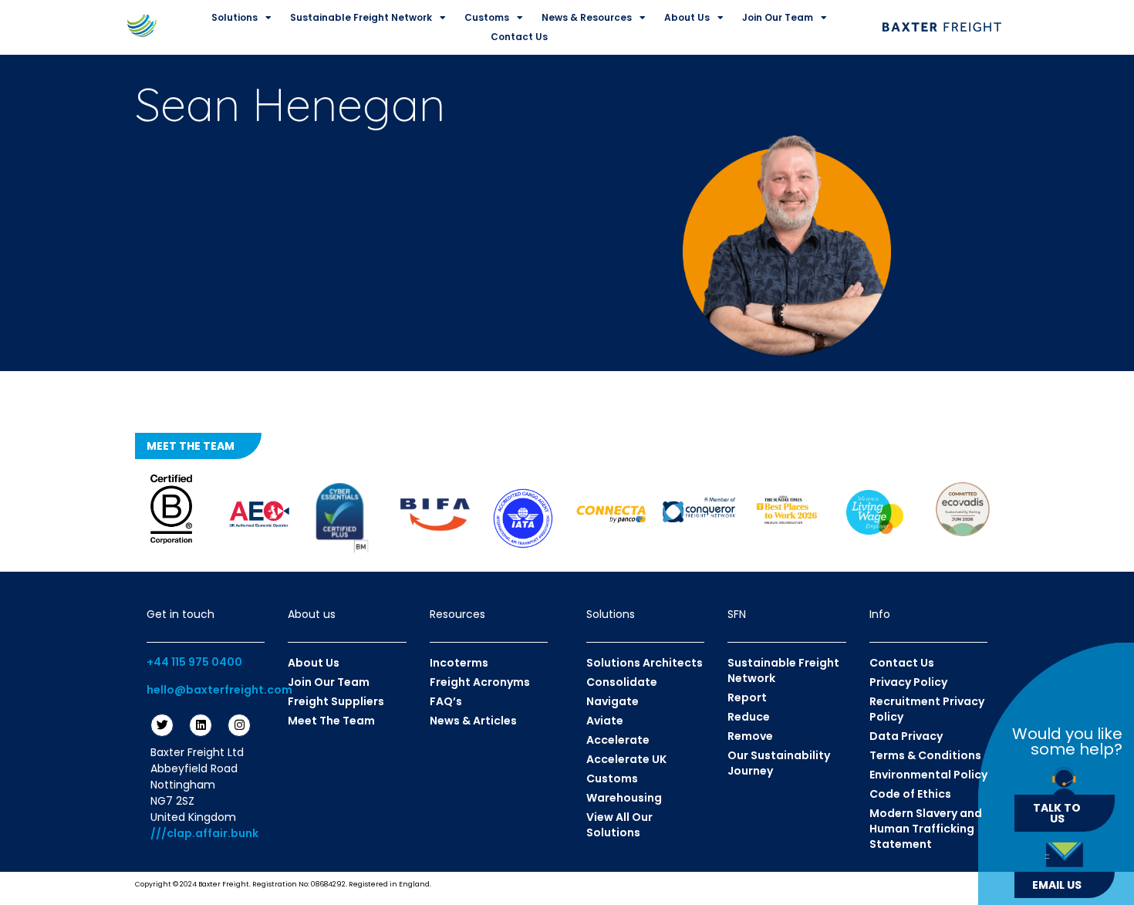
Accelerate (618, 740)
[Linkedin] (200, 725)
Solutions (234, 17)
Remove (750, 736)
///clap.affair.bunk (204, 833)
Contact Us (519, 36)
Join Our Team (777, 17)
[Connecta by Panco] (611, 513)
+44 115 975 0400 (194, 662)
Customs (486, 17)
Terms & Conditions (925, 755)
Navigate (612, 701)
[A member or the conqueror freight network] (699, 510)
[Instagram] (239, 725)
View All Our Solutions (619, 824)
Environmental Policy (928, 774)
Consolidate (621, 682)
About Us (687, 17)
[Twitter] (162, 725)
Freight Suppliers (336, 701)
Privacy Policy (908, 682)
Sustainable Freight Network (361, 17)
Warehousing (624, 797)
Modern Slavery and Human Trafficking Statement (925, 828)
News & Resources (587, 17)
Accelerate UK (626, 759)
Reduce (748, 716)
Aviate (604, 720)
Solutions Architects (644, 662)
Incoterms (459, 662)
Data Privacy (906, 736)
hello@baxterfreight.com (219, 689)
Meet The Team (331, 720)
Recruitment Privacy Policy (926, 709)
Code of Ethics (910, 794)
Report (747, 697)
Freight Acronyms (480, 682)
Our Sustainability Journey (778, 763)
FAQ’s (446, 701)
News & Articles (473, 720)
